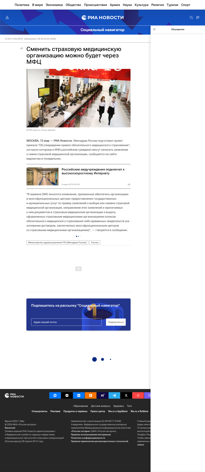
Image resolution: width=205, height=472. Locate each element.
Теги (129, 406)
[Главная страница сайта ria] (102, 18)
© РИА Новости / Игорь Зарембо (40, 130)
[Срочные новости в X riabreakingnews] (138, 395)
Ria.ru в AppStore (117, 411)
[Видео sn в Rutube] (102, 395)
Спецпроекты (39, 411)
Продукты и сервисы (75, 411)
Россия (94, 242)
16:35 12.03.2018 (14, 38)
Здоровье (118, 406)
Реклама (55, 411)
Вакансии (10, 427)
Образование (80, 406)
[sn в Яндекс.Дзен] (67, 395)
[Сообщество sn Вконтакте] (79, 395)
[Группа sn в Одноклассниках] (90, 395)
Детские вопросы (100, 406)
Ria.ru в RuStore (139, 411)
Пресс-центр (97, 411)
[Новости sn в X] (126, 395)
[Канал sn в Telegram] (114, 395)
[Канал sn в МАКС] (55, 395)
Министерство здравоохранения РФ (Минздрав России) (57, 242)
